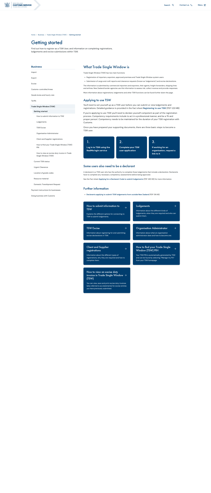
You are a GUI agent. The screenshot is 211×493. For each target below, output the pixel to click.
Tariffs (33, 101)
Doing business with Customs (43, 196)
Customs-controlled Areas (42, 89)
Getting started (40, 111)
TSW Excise (41, 127)
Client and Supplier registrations (49, 139)
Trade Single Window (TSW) (57, 35)
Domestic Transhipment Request (47, 184)
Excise (33, 83)
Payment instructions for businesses (45, 190)
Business (41, 35)
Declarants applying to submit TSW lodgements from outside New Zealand (117, 194)
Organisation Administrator (47, 133)
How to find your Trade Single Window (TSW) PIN (54, 146)
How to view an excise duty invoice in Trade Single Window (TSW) (53, 154)
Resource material (41, 178)
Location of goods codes (44, 173)
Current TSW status (42, 161)
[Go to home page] (24, 5)
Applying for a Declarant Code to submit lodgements (121, 179)
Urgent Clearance (41, 167)
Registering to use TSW (154, 108)
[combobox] (168, 5)
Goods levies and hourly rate (42, 95)
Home (33, 35)
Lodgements (41, 122)
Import (34, 72)
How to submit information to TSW (50, 116)
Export (33, 78)
